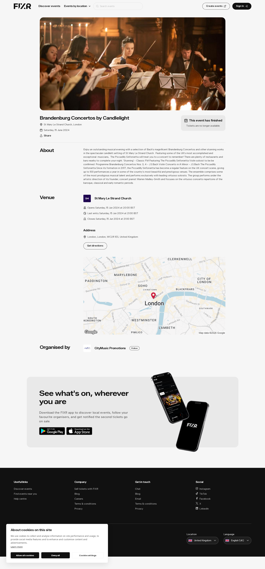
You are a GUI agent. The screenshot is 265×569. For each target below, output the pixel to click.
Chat (137, 488)
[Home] (22, 6)
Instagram (204, 488)
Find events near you (25, 493)
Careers (78, 498)
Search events (107, 6)
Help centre (20, 498)
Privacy (78, 508)
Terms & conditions (85, 503)
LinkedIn (204, 508)
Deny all (55, 555)
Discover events (49, 6)
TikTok (203, 493)
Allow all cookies (25, 555)
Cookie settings (87, 555)
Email (138, 498)
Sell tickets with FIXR (86, 488)
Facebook (205, 498)
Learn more (17, 546)
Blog (77, 493)
